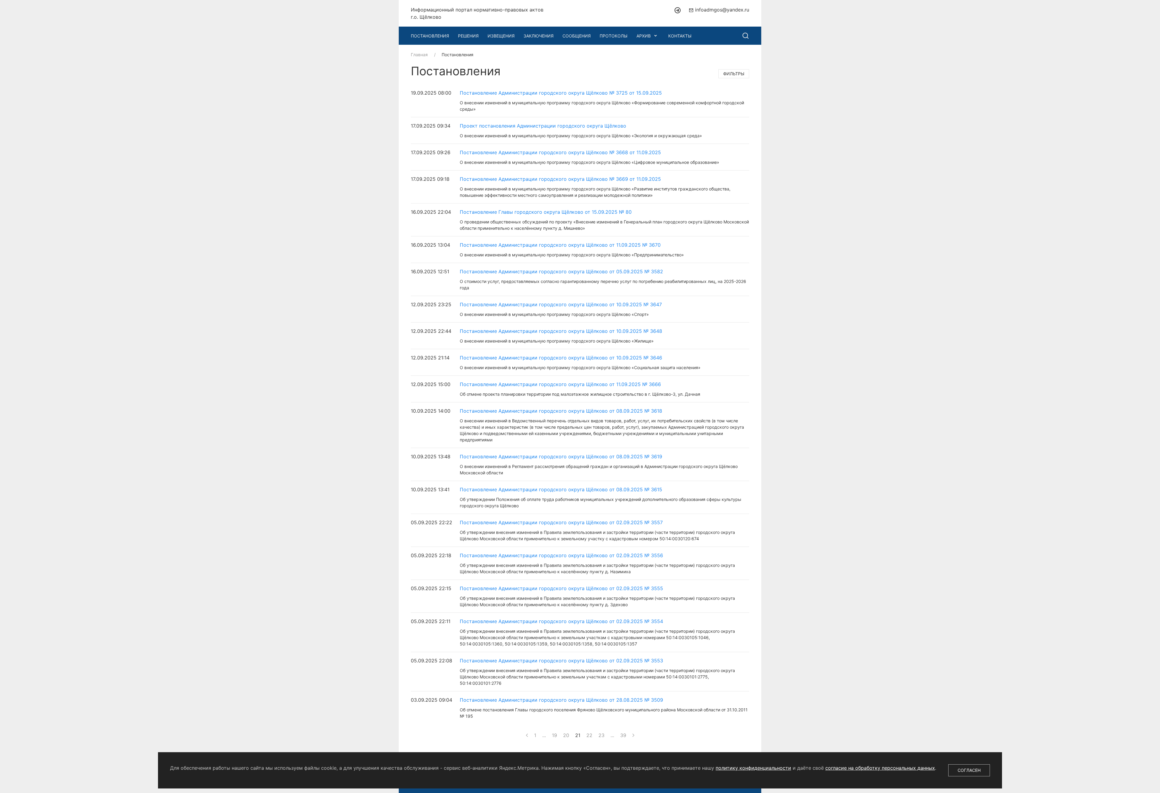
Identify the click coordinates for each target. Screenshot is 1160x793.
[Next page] (633, 735)
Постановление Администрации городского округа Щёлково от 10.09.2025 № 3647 (561, 304)
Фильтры (733, 73)
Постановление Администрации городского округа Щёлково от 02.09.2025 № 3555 (561, 588)
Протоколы (613, 35)
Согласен (969, 770)
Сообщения (576, 35)
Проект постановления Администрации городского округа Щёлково (543, 126)
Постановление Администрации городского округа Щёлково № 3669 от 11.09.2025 (560, 179)
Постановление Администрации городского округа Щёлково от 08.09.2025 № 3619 (561, 456)
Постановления (430, 35)
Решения (468, 35)
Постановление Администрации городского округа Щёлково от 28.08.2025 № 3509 (561, 700)
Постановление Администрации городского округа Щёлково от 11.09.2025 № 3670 (560, 245)
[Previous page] (527, 735)
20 (566, 735)
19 (554, 735)
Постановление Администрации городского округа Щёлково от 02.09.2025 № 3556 (561, 555)
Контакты (679, 35)
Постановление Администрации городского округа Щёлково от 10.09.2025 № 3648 (561, 331)
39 (623, 735)
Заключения (538, 35)
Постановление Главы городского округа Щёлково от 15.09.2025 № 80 (546, 212)
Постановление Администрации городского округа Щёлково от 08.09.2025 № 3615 (561, 489)
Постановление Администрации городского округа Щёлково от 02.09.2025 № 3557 (561, 522)
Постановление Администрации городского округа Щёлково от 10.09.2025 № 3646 (561, 358)
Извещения (501, 35)
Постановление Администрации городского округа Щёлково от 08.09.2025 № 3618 (561, 411)
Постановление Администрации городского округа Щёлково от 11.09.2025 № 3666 (560, 384)
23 (601, 735)
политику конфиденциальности (753, 768)
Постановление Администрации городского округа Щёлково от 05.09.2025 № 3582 (561, 271)
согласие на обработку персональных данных (880, 768)
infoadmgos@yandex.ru (721, 10)
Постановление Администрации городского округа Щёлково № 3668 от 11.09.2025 (560, 152)
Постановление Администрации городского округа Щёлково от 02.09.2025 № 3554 (561, 621)
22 (589, 735)
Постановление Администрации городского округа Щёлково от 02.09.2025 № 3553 (561, 661)
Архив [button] (643, 35)
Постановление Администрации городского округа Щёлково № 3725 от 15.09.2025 (561, 93)
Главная (419, 54)
